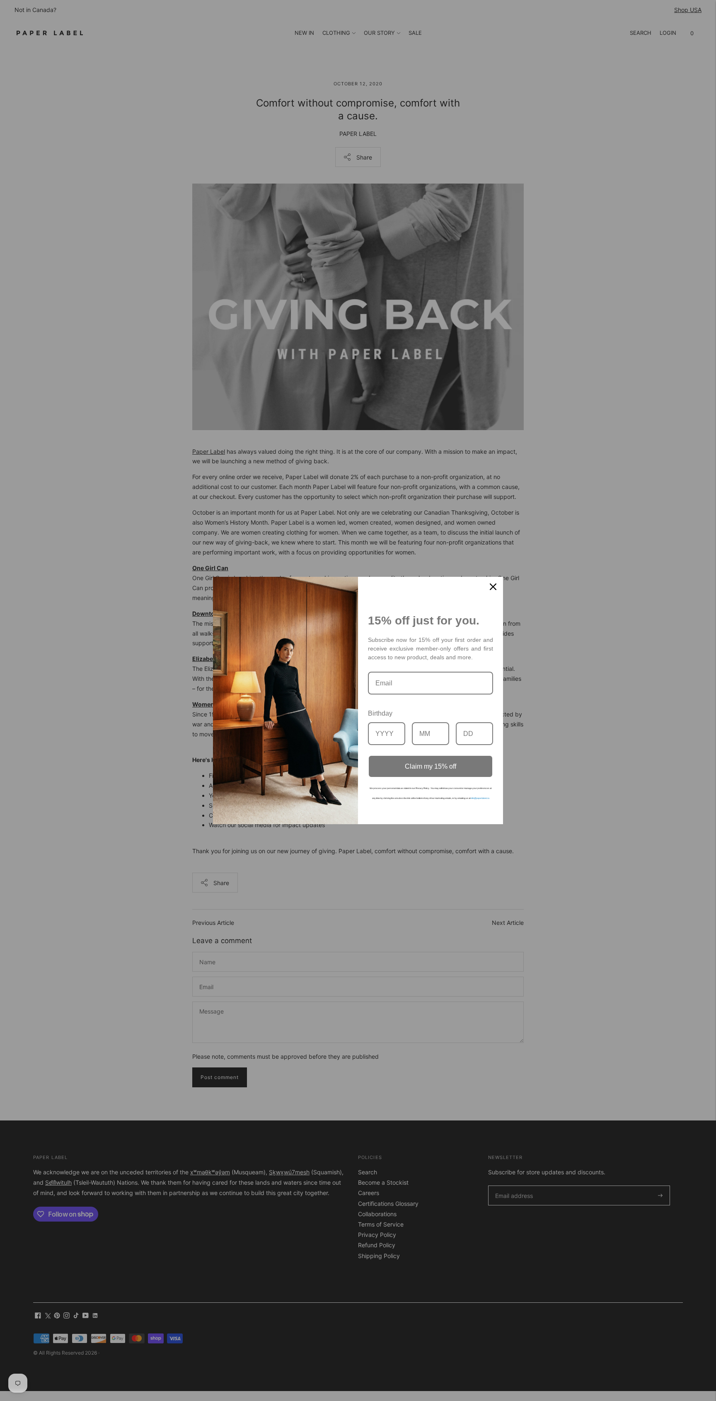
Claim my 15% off (430, 766)
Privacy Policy (422, 788)
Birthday (380, 713)
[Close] (493, 587)
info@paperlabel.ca (480, 798)
